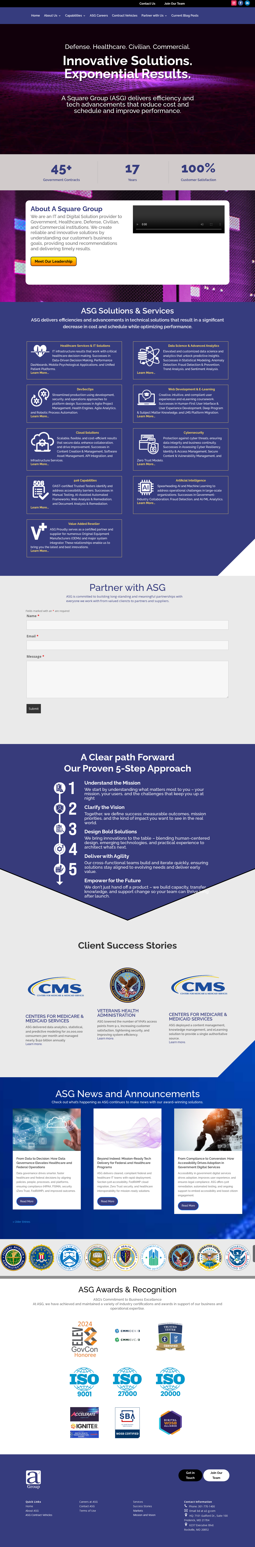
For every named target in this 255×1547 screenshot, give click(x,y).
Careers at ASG (88, 1501)
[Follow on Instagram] (234, 3)
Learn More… (40, 373)
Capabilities (73, 15)
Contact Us (147, 3)
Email (32, 636)
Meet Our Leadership (53, 261)
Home (35, 15)
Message (35, 656)
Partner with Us (153, 15)
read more (26, 1201)
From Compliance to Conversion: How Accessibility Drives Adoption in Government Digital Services (206, 1163)
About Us (50, 15)
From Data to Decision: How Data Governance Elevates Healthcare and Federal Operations (44, 1163)
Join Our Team (174, 3)
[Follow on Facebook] (240, 3)
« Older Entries (21, 1221)
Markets (138, 1510)
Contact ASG (87, 1506)
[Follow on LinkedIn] (247, 3)
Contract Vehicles (124, 15)
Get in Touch (190, 1475)
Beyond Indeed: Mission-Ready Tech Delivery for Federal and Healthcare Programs (124, 1163)
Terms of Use (87, 1510)
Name (33, 616)
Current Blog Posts (184, 15)
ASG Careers (99, 15)
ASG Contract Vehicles (39, 1515)
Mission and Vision (144, 1515)
